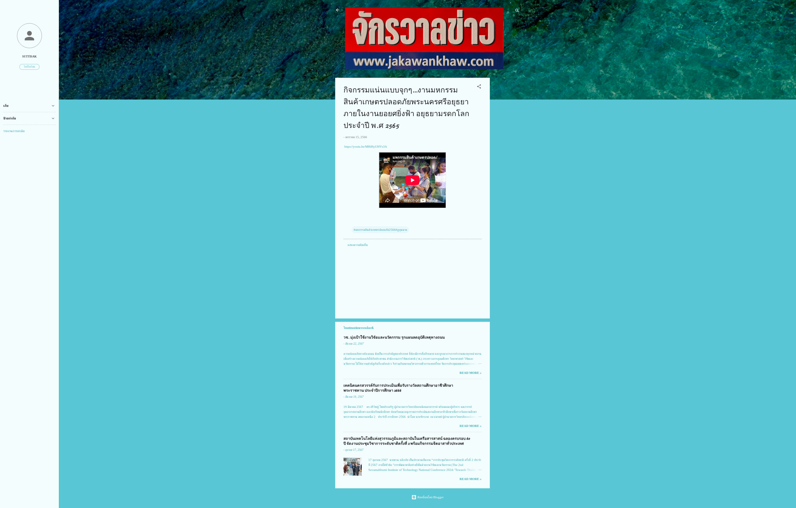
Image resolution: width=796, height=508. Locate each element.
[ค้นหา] (517, 11)
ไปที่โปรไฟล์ (29, 66)
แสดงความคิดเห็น (358, 245)
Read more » (471, 372)
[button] (479, 87)
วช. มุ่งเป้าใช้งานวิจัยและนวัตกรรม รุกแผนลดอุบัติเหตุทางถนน (394, 337)
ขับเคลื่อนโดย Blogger (430, 497)
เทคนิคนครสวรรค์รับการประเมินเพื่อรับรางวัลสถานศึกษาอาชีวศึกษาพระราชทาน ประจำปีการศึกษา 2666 (398, 388)
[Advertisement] (506, 140)
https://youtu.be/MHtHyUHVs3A (365, 146)
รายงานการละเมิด (14, 131)
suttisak (29, 56)
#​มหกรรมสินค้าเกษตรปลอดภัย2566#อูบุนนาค (380, 229)
